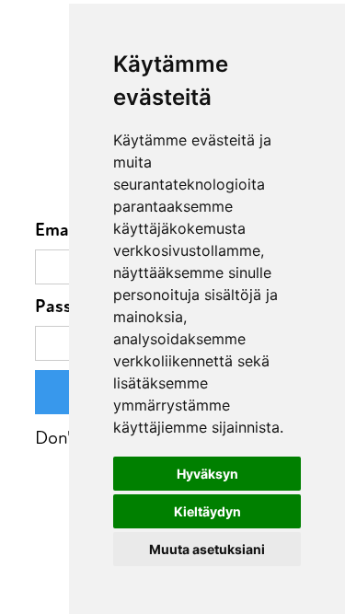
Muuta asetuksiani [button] (207, 549)
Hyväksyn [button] (207, 473)
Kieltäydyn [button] (207, 511)
